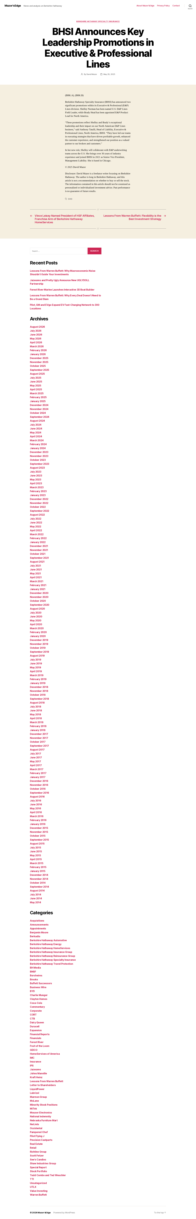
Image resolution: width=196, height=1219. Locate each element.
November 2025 (39, 362)
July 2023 (35, 471)
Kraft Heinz (36, 1077)
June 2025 (36, 381)
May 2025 (35, 385)
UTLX (33, 1187)
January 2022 (38, 542)
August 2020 (37, 608)
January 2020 (38, 636)
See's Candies (38, 1159)
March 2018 (36, 722)
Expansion (36, 1030)
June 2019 (36, 663)
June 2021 (36, 569)
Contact (176, 5)
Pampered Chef (39, 1132)
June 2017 (36, 757)
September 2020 (39, 604)
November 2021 (39, 550)
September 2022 (39, 510)
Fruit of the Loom (39, 1046)
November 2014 (39, 879)
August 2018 (37, 702)
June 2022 (36, 522)
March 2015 (36, 863)
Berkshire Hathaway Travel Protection (51, 963)
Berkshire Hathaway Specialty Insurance (98, 21)
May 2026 (35, 338)
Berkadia (35, 936)
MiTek (33, 1108)
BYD (32, 991)
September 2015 (39, 839)
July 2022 (35, 518)
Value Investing (39, 1190)
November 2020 (39, 597)
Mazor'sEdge (13, 5)
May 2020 (35, 620)
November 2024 (39, 409)
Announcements (39, 924)
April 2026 (36, 342)
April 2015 (36, 859)
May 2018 (35, 714)
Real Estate (36, 1144)
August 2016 (37, 796)
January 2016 (37, 824)
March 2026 (37, 346)
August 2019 (37, 655)
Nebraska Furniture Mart (44, 1120)
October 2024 (38, 413)
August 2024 (37, 420)
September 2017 (39, 745)
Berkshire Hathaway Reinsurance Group (52, 956)
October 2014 (38, 882)
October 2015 (37, 835)
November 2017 (39, 738)
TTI (32, 1179)
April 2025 (36, 389)
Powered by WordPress (64, 1212)
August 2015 (37, 843)
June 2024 (36, 428)
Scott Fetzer (37, 1155)
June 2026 (36, 334)
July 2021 (35, 565)
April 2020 (36, 624)
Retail (33, 1147)
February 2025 (38, 397)
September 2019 (39, 651)
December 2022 (39, 499)
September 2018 (39, 698)
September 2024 (39, 416)
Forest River (37, 1042)
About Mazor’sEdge (145, 5)
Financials (35, 1038)
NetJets (34, 1124)
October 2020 (38, 600)
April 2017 (36, 765)
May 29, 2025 (109, 74)
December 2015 (39, 828)
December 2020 (39, 593)
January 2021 (37, 589)
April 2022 (36, 530)
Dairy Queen (37, 1022)
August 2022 (37, 514)
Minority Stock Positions (44, 1104)
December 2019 (39, 640)
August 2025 (37, 373)
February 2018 (38, 726)
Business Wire (38, 987)
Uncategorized (38, 1183)
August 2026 (37, 326)
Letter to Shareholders (43, 1085)
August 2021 (37, 561)
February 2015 (38, 867)
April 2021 (36, 577)
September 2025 (39, 370)
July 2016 (35, 800)
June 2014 (36, 898)
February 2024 (38, 444)
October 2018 (38, 694)
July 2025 (35, 377)
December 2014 (39, 875)
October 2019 (38, 647)
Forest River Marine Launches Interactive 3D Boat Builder (62, 289)
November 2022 (39, 503)
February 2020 (38, 632)
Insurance (35, 1061)
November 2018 (39, 691)
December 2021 (39, 546)
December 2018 (39, 687)
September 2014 (39, 886)
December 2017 (39, 734)
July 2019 (35, 659)
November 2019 (39, 644)
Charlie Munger (39, 995)
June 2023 (36, 475)
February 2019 (38, 679)
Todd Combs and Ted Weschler (48, 1175)
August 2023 (37, 467)
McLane (34, 1100)
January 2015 (37, 871)
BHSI (70, 199)
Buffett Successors (41, 983)
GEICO (33, 1050)
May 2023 (35, 479)
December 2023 (39, 452)
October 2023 (38, 460)
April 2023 (36, 483)
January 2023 (38, 495)
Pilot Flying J (37, 1136)
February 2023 (38, 491)
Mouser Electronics (41, 1112)
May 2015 (35, 855)
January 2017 (37, 777)
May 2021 (35, 573)
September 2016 (39, 792)
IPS (32, 1065)
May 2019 (35, 667)
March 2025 (36, 393)
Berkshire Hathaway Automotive (48, 940)
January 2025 (38, 401)
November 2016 (39, 785)
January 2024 (38, 448)
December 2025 (39, 358)
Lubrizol (34, 1093)
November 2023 (39, 456)
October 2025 (38, 366)
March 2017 (36, 769)
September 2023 (39, 463)
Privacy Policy (163, 5)
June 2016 (36, 804)
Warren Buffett (38, 1194)
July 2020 (35, 612)
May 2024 (35, 432)
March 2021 (36, 581)
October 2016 (38, 788)
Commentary (37, 1006)
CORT (33, 1014)
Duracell (34, 1026)
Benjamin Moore (39, 932)
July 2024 (35, 424)
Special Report (38, 1167)
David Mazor (92, 74)
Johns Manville (38, 1073)
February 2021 (38, 585)
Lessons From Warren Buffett (46, 1081)
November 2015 (39, 832)
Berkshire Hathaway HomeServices (50, 948)
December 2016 (39, 781)
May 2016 (35, 808)
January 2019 (37, 683)
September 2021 (39, 557)
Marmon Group (38, 1097)
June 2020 (36, 616)
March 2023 (36, 487)
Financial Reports (39, 1034)
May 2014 (35, 902)
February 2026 (38, 350)
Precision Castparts (41, 1140)
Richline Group (38, 1151)
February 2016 (38, 820)
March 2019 (36, 675)
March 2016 (36, 816)
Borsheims (36, 975)
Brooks (34, 979)
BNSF (33, 971)
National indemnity (40, 1116)
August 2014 (37, 890)
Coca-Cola (36, 1003)
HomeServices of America (45, 1053)
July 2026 (35, 330)
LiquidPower (37, 1089)
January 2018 (37, 730)
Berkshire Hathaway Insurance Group (51, 952)
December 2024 (39, 405)
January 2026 (38, 354)
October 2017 (37, 741)
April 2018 (36, 718)
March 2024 (37, 440)
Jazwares (35, 1069)
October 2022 (38, 506)
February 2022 (38, 538)
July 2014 (35, 894)
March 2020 (37, 628)
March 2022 (36, 534)
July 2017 (35, 753)
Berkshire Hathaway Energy (45, 944)
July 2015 (35, 847)
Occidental (36, 1128)
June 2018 (36, 710)
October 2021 (37, 553)
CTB (32, 1018)
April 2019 (36, 671)
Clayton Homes (38, 999)
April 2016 (36, 812)
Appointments (38, 928)
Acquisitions (37, 920)
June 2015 (36, 851)
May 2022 (35, 526)
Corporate (36, 1010)
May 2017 (35, 761)
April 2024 (36, 436)
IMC (32, 1057)
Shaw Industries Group (43, 1163)
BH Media (35, 967)
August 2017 (37, 749)
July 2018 (35, 706)
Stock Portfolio (38, 1171)
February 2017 (38, 773)
